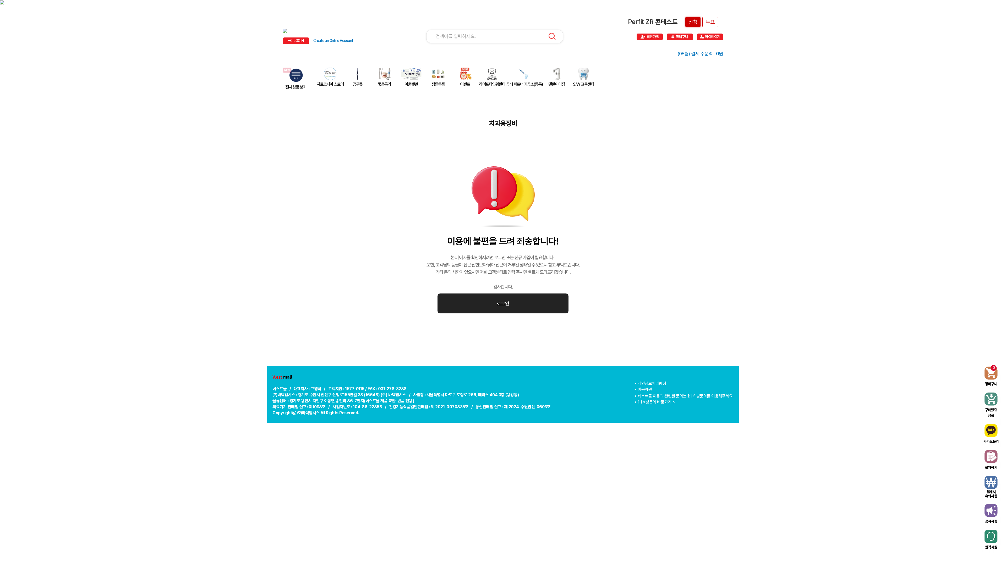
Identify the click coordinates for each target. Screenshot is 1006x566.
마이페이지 (712, 37)
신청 (692, 22)
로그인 (503, 303)
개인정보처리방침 (652, 383)
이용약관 (645, 389)
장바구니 (682, 37)
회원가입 (653, 37)
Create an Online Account (333, 41)
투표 (710, 22)
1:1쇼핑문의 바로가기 (654, 402)
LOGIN (299, 41)
